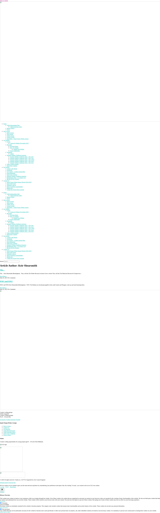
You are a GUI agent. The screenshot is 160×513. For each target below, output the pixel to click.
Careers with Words (12, 168)
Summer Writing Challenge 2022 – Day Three (22, 159)
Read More (13, 487)
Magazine (9, 145)
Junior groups (10, 133)
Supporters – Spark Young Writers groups (17, 139)
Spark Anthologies (15, 151)
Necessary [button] (2, 501)
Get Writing (6, 140)
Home (5, 124)
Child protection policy (16, 127)
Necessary (4, 503)
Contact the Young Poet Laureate (15, 189)
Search (2, 261)
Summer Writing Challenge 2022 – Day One (22, 156)
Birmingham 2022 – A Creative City (16, 177)
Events (8, 142)
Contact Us (6, 180)
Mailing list (10, 188)
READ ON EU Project (13, 179)
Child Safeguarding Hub (13, 125)
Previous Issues (14, 146)
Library (12, 153)
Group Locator (10, 137)
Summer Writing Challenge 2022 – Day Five (22, 162)
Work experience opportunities (15, 186)
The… (2, 270)
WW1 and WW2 (6, 281)
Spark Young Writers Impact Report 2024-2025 (19, 182)
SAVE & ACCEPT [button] (5, 512)
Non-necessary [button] (4, 507)
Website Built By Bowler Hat (8, 482)
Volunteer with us (11, 185)
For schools (6, 167)
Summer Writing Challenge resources (16, 155)
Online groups (10, 136)
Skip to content (4, 0)
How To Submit (14, 148)
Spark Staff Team (11, 183)
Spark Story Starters (12, 165)
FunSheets (9, 152)
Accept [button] (2, 487)
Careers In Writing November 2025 (19, 143)
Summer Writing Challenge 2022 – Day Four (22, 161)
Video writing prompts (12, 164)
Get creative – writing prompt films (16, 171)
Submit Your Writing (18, 149)
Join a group (6, 131)
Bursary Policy (10, 128)
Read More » (3, 276)
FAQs (8, 130)
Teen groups (10, 134)
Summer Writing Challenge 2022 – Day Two (22, 158)
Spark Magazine (11, 173)
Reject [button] (7, 487)
